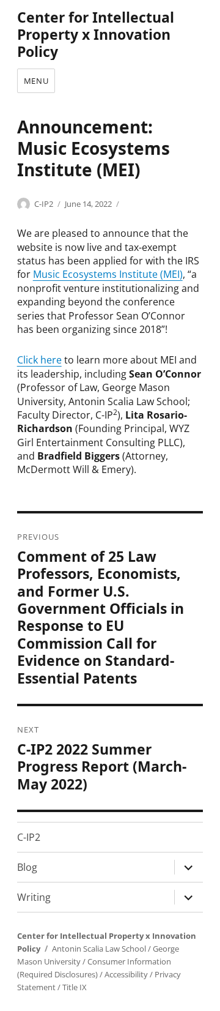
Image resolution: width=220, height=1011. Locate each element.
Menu (36, 80)
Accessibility (126, 974)
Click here (39, 360)
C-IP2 (43, 203)
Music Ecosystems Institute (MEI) (108, 274)
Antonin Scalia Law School (99, 948)
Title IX (74, 987)
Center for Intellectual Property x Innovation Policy (95, 34)
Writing (34, 897)
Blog (27, 867)
